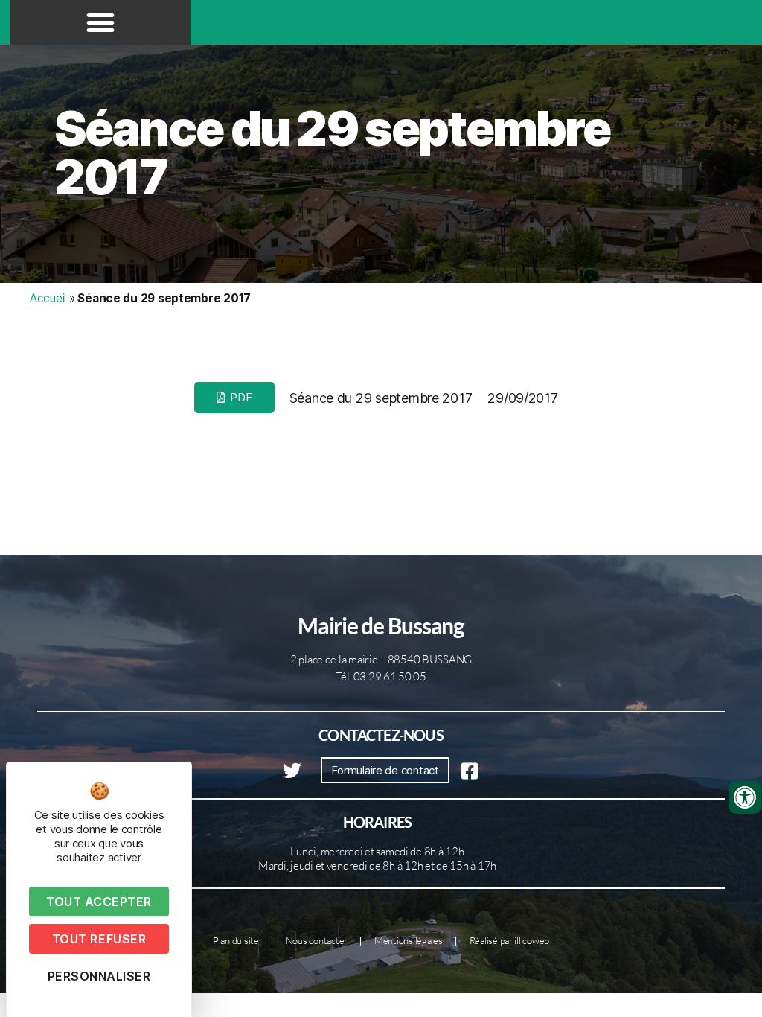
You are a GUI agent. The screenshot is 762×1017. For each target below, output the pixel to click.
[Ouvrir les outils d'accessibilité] (745, 797)
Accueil (48, 298)
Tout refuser (99, 938)
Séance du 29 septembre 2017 (332, 152)
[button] (100, 22)
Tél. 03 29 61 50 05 (381, 676)
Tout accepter (99, 901)
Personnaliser (99, 976)
